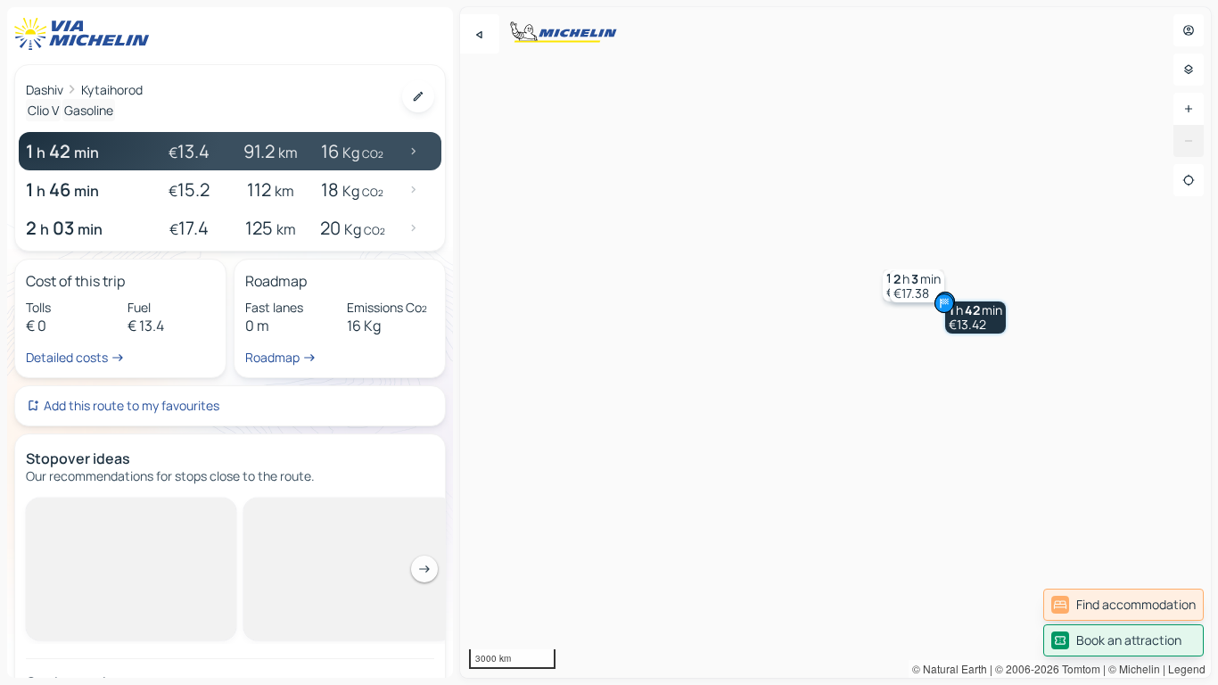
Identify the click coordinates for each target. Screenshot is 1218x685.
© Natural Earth (949, 668)
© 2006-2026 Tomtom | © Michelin (1077, 668)
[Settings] (1188, 70)
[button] (975, 317)
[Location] (1188, 180)
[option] (101, 512)
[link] (1123, 605)
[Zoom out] (1188, 141)
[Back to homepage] (85, 34)
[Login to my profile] (1188, 30)
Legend (1187, 668)
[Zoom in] (1188, 109)
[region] (835, 342)
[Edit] (418, 96)
